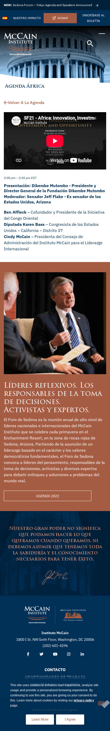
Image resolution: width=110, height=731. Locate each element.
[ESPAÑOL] (5, 18)
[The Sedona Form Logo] (73, 614)
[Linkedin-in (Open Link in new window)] (82, 654)
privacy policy (84, 700)
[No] (102, 703)
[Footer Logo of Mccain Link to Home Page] (37, 614)
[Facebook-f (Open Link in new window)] (28, 654)
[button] (90, 44)
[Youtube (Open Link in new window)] (55, 654)
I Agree (70, 719)
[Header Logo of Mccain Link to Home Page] (20, 44)
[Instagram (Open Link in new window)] (69, 654)
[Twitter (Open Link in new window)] (41, 654)
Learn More (43, 717)
